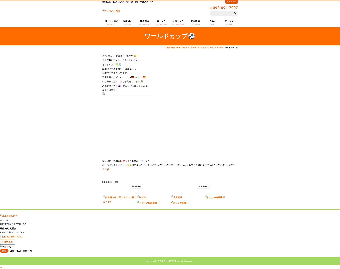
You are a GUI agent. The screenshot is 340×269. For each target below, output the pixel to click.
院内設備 (195, 22)
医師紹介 (127, 22)
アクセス (229, 22)
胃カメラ (161, 22)
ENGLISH (231, 2)
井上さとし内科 (166, 261)
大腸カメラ (178, 22)
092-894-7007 (14, 236)
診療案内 (144, 22)
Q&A (212, 22)
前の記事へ (136, 186)
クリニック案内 (111, 22)
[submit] (235, 13)
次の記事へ (203, 186)
